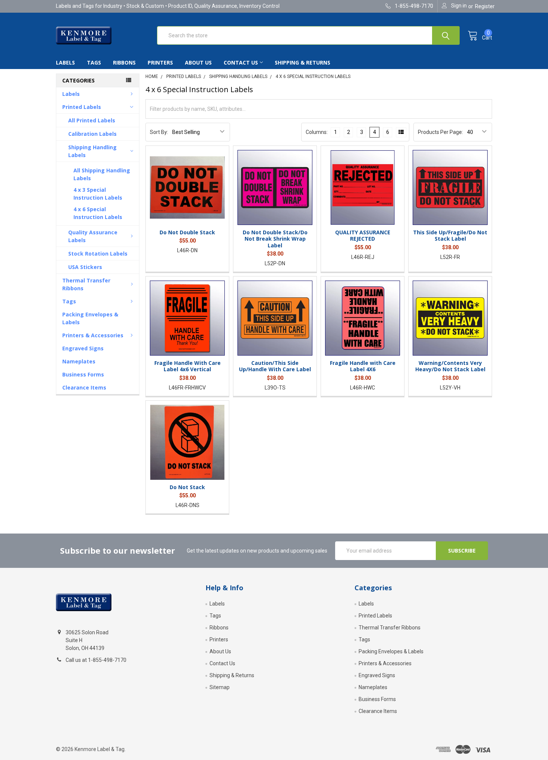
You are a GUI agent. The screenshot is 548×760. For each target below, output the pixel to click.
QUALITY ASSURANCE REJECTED (362, 236)
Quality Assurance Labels (92, 236)
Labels (65, 62)
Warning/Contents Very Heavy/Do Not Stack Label (450, 366)
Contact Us (241, 62)
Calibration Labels (92, 133)
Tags (94, 62)
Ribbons (124, 62)
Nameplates (78, 361)
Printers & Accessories (92, 335)
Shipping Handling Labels (92, 151)
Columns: (317, 132)
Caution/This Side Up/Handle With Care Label (275, 366)
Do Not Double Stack (187, 232)
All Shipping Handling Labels (101, 174)
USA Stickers (85, 266)
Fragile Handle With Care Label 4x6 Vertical (187, 366)
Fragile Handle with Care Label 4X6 (363, 366)
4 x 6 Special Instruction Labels (97, 213)
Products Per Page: (440, 132)
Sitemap (220, 687)
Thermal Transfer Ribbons (86, 284)
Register (485, 6)
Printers (160, 62)
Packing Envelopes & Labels (90, 318)
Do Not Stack (187, 487)
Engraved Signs (83, 348)
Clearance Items (84, 387)
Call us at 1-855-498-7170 (96, 660)
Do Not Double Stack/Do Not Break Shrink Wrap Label (275, 239)
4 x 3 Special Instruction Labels (97, 193)
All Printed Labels (91, 120)
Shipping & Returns (302, 62)
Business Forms (83, 374)
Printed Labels (81, 106)
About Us (198, 62)
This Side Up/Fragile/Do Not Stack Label (450, 236)
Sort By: (159, 132)
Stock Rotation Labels (97, 253)
